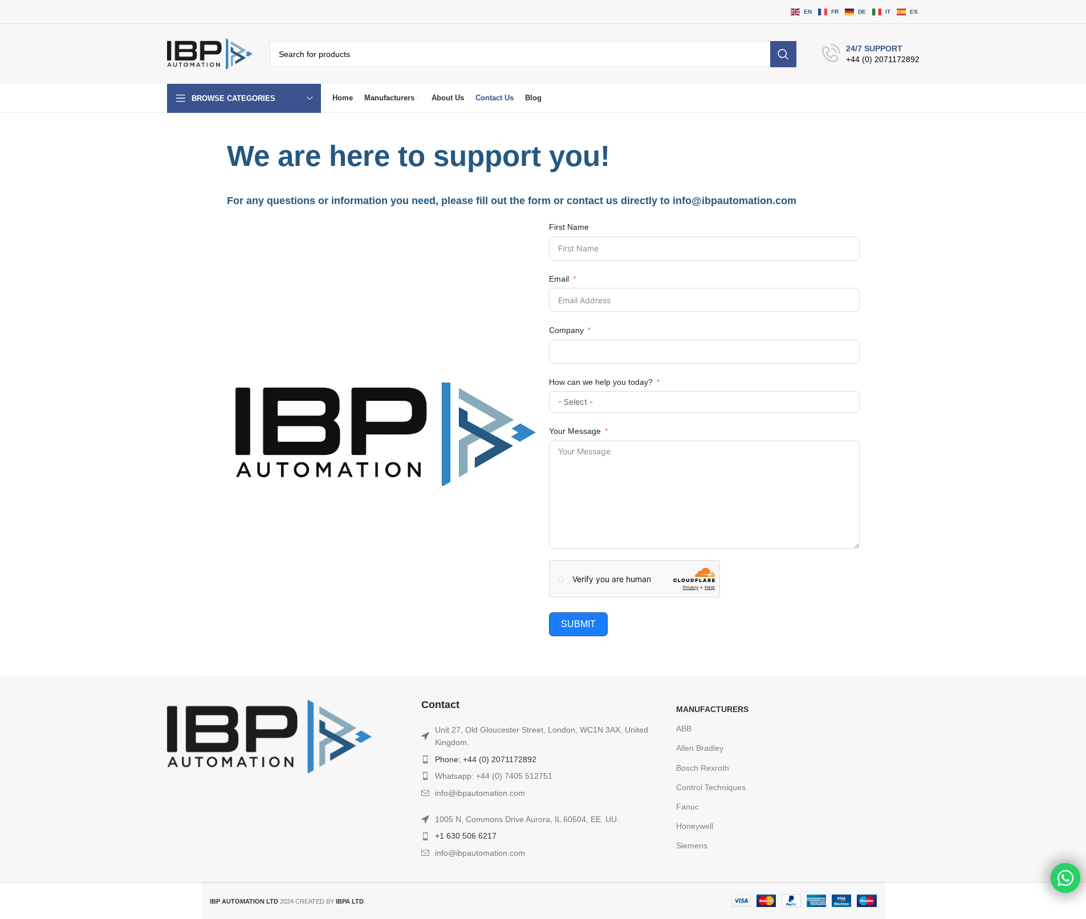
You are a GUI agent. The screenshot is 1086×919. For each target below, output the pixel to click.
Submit (578, 624)
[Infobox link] (871, 54)
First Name (569, 226)
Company (566, 330)
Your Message (575, 431)
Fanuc (687, 806)
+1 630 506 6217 (466, 835)
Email (559, 278)
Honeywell (694, 826)
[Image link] (269, 736)
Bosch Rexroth (702, 767)
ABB (684, 728)
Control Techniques (711, 787)
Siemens (691, 845)
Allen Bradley (699, 748)
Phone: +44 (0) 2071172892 (485, 759)
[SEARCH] (783, 54)
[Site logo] (210, 53)
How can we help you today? (601, 382)
